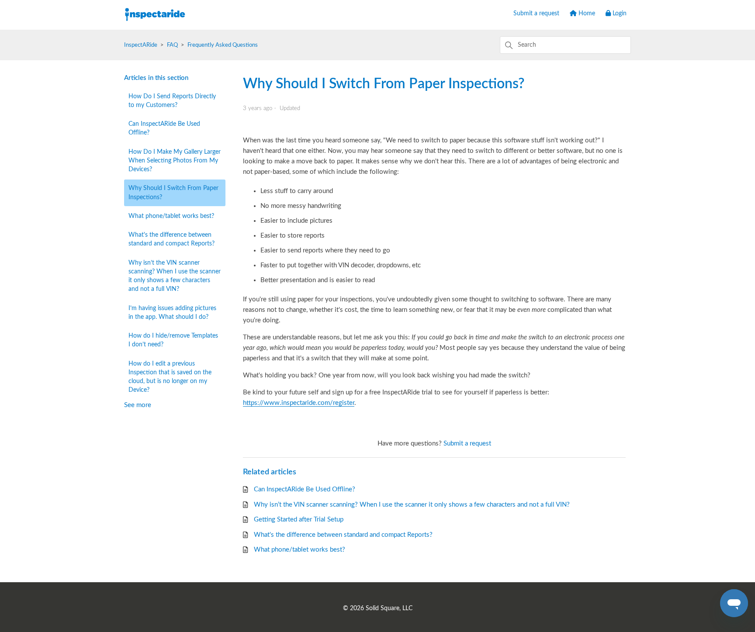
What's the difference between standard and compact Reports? (171, 239)
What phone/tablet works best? (171, 216)
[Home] (155, 27)
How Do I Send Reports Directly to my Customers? (172, 100)
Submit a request (536, 13)
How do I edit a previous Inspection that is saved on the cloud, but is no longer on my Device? (169, 377)
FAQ (172, 45)
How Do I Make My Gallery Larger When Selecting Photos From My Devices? (174, 161)
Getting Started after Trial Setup (298, 519)
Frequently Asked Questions (222, 45)
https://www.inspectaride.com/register (298, 403)
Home (586, 13)
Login (619, 13)
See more (137, 405)
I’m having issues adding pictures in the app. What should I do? (172, 312)
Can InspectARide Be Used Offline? (164, 128)
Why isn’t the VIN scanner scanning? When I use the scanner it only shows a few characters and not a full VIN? (174, 276)
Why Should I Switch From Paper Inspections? (173, 192)
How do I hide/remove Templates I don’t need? (173, 340)
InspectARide (140, 45)
